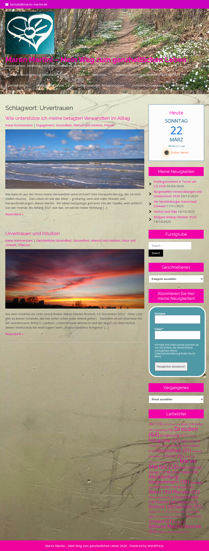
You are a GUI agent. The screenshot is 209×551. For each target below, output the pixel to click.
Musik (185, 487)
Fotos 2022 (190, 441)
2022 (167, 424)
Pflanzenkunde (161, 497)
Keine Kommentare (19, 125)
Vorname (160, 313)
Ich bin (80, 75)
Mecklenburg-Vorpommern (169, 479)
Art (176, 424)
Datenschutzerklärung (148, 85)
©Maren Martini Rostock (175, 528)
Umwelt (161, 521)
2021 (155, 424)
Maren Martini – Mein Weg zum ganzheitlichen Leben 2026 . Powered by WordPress (104, 546)
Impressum (178, 85)
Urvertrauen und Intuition (32, 233)
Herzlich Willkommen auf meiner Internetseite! (38, 75)
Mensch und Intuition (87, 125)
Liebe (189, 456)
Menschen (165, 487)
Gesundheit (64, 125)
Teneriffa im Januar (172, 516)
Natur (160, 491)
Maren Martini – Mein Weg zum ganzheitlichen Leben (95, 59)
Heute (176, 112)
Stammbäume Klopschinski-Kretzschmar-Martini (147, 75)
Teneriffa (181, 511)
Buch (187, 424)
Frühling (154, 445)
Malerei (171, 462)
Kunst (174, 455)
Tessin (193, 516)
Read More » (14, 214)
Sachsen (188, 506)
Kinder (197, 451)
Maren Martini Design (50, 85)
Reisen (188, 501)
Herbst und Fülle (165, 211)
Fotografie (164, 440)
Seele (155, 512)
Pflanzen (24, 245)
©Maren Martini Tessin (173, 531)
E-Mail (159, 329)
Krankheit (157, 456)
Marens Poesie (182, 472)
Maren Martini (173, 463)
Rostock (161, 506)
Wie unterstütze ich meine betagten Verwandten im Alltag (67, 118)
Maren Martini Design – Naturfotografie (98, 85)
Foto (192, 435)
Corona (163, 429)
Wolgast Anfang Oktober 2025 (175, 217)
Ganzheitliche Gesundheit (54, 240)
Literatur (156, 462)
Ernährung (173, 435)
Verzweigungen (18, 85)
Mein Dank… (100, 75)
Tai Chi (167, 511)
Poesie (109, 125)
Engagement (45, 125)
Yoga (180, 522)
